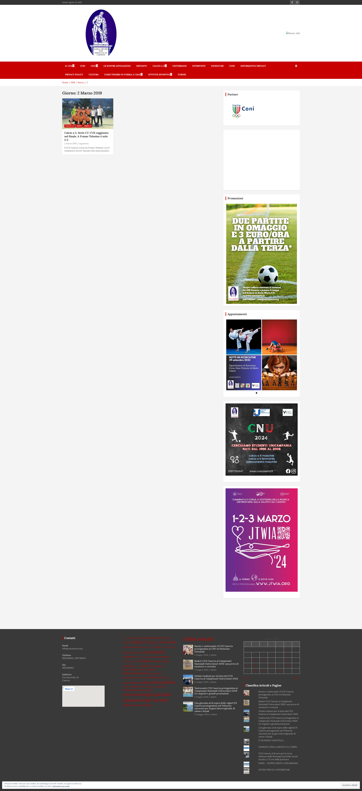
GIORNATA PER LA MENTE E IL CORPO (277, 747)
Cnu (158, 647)
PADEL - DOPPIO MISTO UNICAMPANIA (278, 763)
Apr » (297, 677)
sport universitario (158, 682)
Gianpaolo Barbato (160, 661)
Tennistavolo (150, 687)
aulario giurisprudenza (149, 637)
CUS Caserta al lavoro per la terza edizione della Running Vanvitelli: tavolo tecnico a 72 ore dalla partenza (278, 756)
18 (247, 665)
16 (288, 660)
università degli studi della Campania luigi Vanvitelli (147, 697)
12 (256, 660)
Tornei (182, 74)
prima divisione (155, 673)
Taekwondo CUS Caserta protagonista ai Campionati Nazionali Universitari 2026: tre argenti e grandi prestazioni (216, 691)
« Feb (246, 677)
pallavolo (151, 669)
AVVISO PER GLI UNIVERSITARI (274, 769)
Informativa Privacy (253, 66)
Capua (143, 647)
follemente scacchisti (130, 661)
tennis (125, 687)
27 (264, 671)
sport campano (131, 682)
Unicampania (130, 690)
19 (256, 665)
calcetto (126, 642)
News (79, 126)
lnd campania (155, 666)
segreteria (84, 143)
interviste (128, 666)
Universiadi (179, 66)
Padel (141, 669)
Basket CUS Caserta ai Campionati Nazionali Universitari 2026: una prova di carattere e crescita (216, 663)
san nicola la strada (131, 677)
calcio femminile (131, 647)
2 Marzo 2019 (70, 143)
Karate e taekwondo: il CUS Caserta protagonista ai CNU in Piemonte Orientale (213, 649)
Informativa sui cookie (61, 786)
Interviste (198, 66)
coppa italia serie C (169, 647)
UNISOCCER (217, 66)
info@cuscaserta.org (72, 648)
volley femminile (142, 705)
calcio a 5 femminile (163, 642)
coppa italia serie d (132, 652)
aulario (132, 637)
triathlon (160, 686)
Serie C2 (87, 126)
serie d (166, 677)
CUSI (82, 66)
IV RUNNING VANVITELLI (271, 740)
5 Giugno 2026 (201, 655)
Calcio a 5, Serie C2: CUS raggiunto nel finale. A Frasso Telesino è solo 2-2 (86, 136)
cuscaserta (129, 656)
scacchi (145, 677)
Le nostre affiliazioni (117, 66)
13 (264, 660)
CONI (232, 66)
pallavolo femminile (135, 673)
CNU (93, 66)
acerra (125, 638)
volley (127, 705)
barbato (167, 637)
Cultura (94, 74)
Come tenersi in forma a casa (122, 74)
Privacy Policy (74, 74)
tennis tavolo (136, 686)
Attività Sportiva (159, 74)
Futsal (144, 661)
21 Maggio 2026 (201, 714)
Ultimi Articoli (198, 639)
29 (279, 671)
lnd (144, 665)
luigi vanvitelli (130, 669)
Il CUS (68, 66)
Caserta (150, 647)
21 (272, 665)
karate (138, 666)
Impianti (141, 66)
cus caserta (154, 652)
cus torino (147, 657)
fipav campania (161, 656)
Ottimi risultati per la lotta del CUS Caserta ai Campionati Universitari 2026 (216, 677)
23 (288, 665)
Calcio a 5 (158, 66)
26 (255, 671)
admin (213, 655)
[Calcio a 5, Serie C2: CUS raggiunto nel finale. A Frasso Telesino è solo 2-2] (87, 113)
